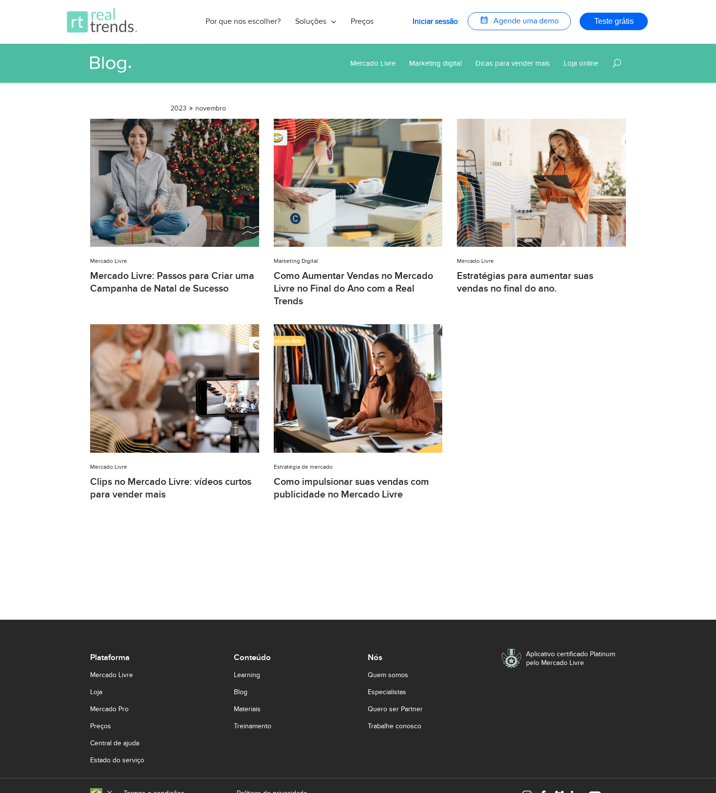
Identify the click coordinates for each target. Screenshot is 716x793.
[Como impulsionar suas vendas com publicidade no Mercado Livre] (358, 450)
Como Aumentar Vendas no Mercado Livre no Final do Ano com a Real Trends (353, 288)
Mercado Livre (111, 675)
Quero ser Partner (395, 709)
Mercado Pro (109, 709)
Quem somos (388, 675)
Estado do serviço (117, 760)
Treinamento (252, 726)
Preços (362, 21)
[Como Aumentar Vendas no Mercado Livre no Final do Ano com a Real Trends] (358, 244)
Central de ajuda (114, 743)
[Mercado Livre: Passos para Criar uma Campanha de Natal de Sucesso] (174, 244)
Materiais (247, 709)
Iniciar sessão (435, 21)
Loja (96, 692)
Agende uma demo (519, 20)
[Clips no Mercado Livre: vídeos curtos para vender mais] (174, 450)
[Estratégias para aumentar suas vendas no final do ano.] (541, 244)
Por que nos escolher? (243, 21)
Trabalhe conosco (394, 726)
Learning (247, 675)
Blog (240, 692)
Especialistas (387, 692)
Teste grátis (614, 21)
